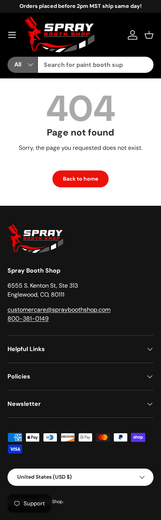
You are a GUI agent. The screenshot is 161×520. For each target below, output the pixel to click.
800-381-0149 (28, 319)
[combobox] (96, 65)
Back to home (80, 178)
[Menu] (12, 35)
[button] (149, 35)
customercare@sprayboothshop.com (58, 310)
